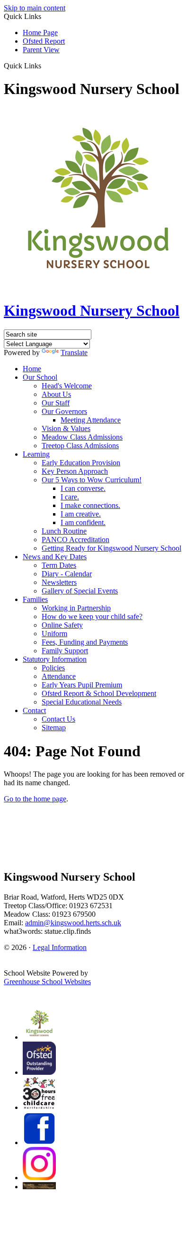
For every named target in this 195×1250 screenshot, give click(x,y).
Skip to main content (34, 8)
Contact (34, 710)
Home (32, 369)
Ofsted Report (44, 41)
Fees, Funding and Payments (85, 642)
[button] (44, 65)
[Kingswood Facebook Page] (39, 1142)
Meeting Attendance (91, 420)
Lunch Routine (64, 531)
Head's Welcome (67, 386)
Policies (53, 668)
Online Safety (62, 625)
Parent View (41, 50)
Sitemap (54, 728)
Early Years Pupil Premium (82, 685)
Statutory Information (55, 659)
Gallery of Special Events (80, 591)
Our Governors (64, 411)
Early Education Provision (81, 463)
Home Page (40, 32)
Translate (74, 352)
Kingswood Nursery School (91, 310)
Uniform (54, 634)
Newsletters (59, 582)
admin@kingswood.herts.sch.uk (73, 923)
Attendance (59, 676)
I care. (70, 497)
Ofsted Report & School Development (99, 693)
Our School (40, 377)
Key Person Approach (75, 471)
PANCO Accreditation (75, 540)
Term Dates (59, 565)
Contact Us (58, 719)
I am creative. (81, 514)
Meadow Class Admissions (82, 437)
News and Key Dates (55, 557)
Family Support (65, 651)
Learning (36, 454)
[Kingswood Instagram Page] (39, 1178)
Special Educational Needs (82, 702)
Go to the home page (35, 799)
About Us (56, 394)
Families (35, 599)
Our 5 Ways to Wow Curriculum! (92, 480)
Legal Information (60, 947)
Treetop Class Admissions (80, 446)
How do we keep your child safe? (92, 616)
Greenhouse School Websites (47, 981)
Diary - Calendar (67, 574)
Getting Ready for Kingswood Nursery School (111, 548)
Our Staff (56, 403)
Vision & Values (66, 428)
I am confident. (83, 522)
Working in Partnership (76, 608)
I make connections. (90, 505)
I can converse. (83, 488)
